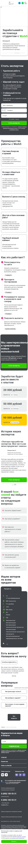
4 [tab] (21, 53)
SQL (7, 617)
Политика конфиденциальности (8, 788)
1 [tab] (3, 53)
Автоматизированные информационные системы (14, 637)
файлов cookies (21, 836)
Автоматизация (11, 622)
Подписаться (14, 746)
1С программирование (13, 598)
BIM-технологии (11, 601)
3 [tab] (15, 53)
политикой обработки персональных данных (13, 751)
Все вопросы (14, 717)
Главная (3, 727)
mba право (9, 609)
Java (7, 607)
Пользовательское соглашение (8, 789)
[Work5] (11, 2)
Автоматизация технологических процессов (15, 626)
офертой (20, 126)
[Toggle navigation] (2, 3)
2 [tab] (9, 53)
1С (7, 596)
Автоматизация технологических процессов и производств (15, 632)
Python (8, 614)
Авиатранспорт (10, 620)
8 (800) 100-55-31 (8, 794)
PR (7, 612)
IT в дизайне (10, 604)
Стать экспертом (14, 123)
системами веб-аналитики (17, 838)
